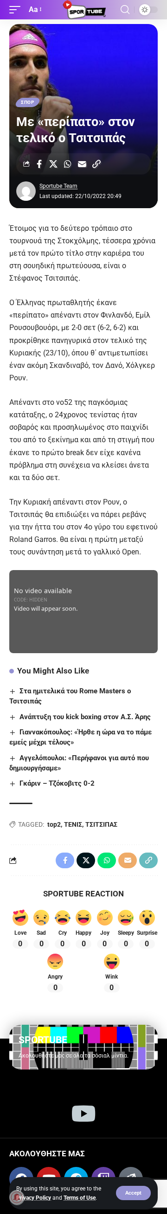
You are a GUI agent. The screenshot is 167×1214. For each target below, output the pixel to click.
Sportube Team (58, 186)
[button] (133, 1193)
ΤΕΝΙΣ (73, 824)
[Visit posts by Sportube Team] (26, 191)
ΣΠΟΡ (27, 102)
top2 (54, 824)
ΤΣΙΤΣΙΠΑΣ (101, 824)
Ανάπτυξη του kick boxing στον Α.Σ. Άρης (85, 717)
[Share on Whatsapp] (67, 163)
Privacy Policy (33, 1198)
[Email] (82, 163)
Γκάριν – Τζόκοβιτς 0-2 (57, 783)
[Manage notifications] (16, 1197)
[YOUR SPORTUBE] (83, 9)
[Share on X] (53, 163)
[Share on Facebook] (38, 163)
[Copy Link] (96, 163)
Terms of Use (80, 1198)
